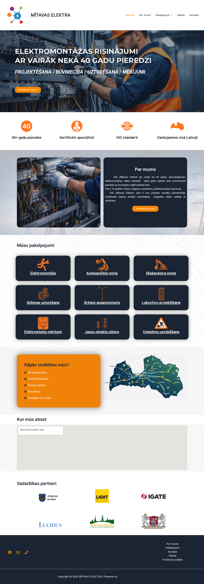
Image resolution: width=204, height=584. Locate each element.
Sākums (129, 15)
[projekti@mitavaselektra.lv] (18, 552)
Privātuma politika (172, 559)
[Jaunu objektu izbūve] (102, 323)
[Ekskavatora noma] (161, 264)
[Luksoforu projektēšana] (161, 293)
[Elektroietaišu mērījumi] (43, 323)
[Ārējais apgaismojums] (102, 293)
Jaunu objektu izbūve (102, 332)
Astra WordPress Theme (132, 576)
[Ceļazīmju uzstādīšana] (161, 323)
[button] (170, 15)
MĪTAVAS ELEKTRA (50, 15)
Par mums (145, 15)
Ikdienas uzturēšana (43, 303)
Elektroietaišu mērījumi (43, 332)
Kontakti (194, 15)
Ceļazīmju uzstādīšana (161, 332)
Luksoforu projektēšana (161, 303)
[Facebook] (9, 552)
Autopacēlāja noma (102, 273)
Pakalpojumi (162, 15)
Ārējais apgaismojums (102, 303)
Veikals (181, 15)
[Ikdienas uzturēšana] (43, 293)
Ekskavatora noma (161, 273)
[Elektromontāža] (43, 264)
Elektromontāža (43, 273)
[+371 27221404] (26, 552)
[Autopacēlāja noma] (102, 264)
